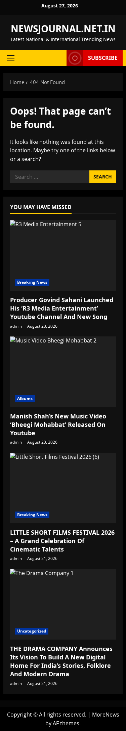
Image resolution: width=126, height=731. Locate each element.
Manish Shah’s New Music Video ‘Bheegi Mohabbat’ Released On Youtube (58, 424)
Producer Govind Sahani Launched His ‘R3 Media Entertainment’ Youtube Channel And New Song (61, 308)
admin (16, 326)
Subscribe (103, 58)
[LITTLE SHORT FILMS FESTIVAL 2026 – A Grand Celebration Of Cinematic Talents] (63, 488)
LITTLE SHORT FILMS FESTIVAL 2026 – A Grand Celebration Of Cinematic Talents (62, 540)
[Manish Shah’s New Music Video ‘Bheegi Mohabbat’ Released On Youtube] (63, 371)
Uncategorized (31, 631)
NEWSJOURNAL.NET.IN (63, 28)
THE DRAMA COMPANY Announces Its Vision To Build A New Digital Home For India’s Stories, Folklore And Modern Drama (61, 661)
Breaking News (32, 282)
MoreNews (105, 714)
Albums (25, 398)
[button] (10, 58)
